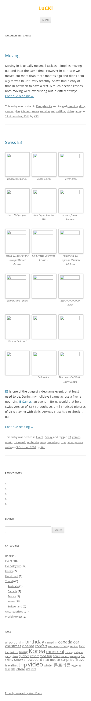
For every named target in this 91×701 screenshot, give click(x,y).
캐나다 (20, 669)
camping (51, 642)
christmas (13, 645)
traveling (11, 665)
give (17, 111)
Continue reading (19, 96)
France (12, 596)
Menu (45, 19)
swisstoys (53, 442)
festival (74, 646)
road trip (46, 656)
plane (15, 656)
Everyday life (44, 106)
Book (8, 556)
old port (78, 652)
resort (34, 656)
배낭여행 (76, 665)
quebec (24, 656)
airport (10, 642)
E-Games (25, 401)
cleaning (73, 106)
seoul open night (70, 656)
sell (53, 111)
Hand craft (11, 576)
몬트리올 (62, 665)
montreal (55, 651)
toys (63, 442)
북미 (7, 669)
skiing (9, 660)
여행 (13, 669)
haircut (14, 652)
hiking (23, 652)
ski (83, 655)
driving (64, 646)
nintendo (33, 442)
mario (8, 442)
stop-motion (51, 660)
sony (43, 442)
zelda (8, 447)
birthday (34, 641)
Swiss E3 (13, 142)
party (8, 656)
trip (22, 664)
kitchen (25, 111)
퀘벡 (33, 669)
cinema (28, 645)
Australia (13, 586)
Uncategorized (14, 611)
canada (65, 642)
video (35, 664)
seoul (57, 656)
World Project (13, 616)
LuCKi (45, 8)
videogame (74, 111)
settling (61, 111)
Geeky (48, 437)
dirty (82, 106)
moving (45, 111)
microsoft (20, 442)
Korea (35, 111)
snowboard (33, 659)
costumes (53, 646)
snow (18, 659)
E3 (6, 391)
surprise (67, 659)
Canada (12, 591)
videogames (75, 442)
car (76, 642)
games (9, 111)
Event (39, 437)
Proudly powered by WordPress (23, 693)
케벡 (28, 669)
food (82, 646)
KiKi (36, 116)
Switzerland (15, 606)
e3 (69, 437)
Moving (12, 55)
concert (41, 645)
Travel (9, 581)
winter (48, 665)
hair (7, 652)
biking (20, 642)
